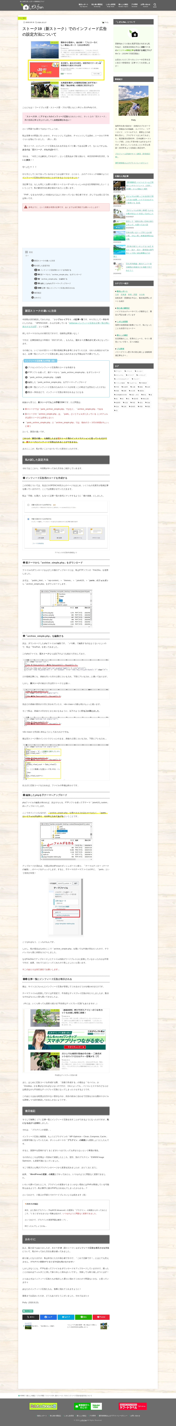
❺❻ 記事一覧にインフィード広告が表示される (56, 288)
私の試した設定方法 (42, 266)
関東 (141, 406)
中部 (117, 387)
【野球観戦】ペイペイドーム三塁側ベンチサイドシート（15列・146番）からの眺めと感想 (139, 185)
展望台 (142, 391)
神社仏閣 (146, 399)
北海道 (123, 295)
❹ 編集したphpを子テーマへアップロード (54, 283)
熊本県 (136, 399)
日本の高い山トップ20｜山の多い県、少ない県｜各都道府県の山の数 (139, 236)
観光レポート (122, 291)
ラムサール (133, 383)
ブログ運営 (22, 18)
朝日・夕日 (135, 395)
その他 (142, 295)
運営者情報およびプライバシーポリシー (131, 163)
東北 (144, 395)
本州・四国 (132, 295)
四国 (117, 391)
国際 (124, 391)
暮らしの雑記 (122, 335)
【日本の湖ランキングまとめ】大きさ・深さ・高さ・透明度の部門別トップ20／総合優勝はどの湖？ (133, 251)
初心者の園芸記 (123, 308)
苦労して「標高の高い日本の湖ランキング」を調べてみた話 (139, 223)
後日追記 (37, 293)
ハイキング (142, 375)
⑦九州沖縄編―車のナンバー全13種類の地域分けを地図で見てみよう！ (139, 267)
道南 (148, 402)
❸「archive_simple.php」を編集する (52, 279)
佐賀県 (125, 387)
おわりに (37, 298)
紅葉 (126, 402)
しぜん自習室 (69, 1416)
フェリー (137, 379)
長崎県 (133, 406)
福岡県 (118, 402)
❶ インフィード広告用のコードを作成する (54, 270)
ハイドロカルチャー (122, 379)
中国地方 (144, 383)
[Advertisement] (66, 231)
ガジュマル (119, 375)
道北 (141, 402)
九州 (117, 295)
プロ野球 (120, 349)
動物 (141, 387)
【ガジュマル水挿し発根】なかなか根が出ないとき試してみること (139, 212)
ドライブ (131, 375)
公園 (133, 387)
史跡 (148, 387)
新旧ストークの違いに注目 (44, 261)
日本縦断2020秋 (121, 395)
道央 (117, 406)
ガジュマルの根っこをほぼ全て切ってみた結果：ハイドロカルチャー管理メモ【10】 (139, 199)
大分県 (133, 391)
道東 (124, 406)
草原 (133, 402)
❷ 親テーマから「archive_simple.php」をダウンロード (60, 274)
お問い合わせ (135, 1416)
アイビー (119, 371)
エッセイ (140, 371)
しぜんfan (83, 1420)
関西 (148, 406)
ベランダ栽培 (120, 383)
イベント (129, 371)
